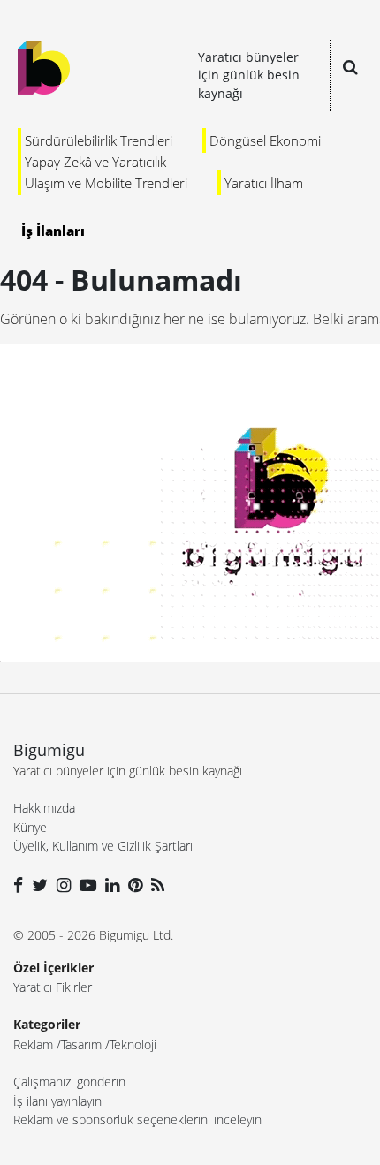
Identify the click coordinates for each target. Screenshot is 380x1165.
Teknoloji (133, 1044)
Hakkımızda (44, 807)
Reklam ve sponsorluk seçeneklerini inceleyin (137, 1119)
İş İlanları (53, 230)
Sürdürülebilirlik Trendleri (98, 140)
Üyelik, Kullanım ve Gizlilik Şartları (103, 845)
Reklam (33, 1044)
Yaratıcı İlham (263, 183)
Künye (30, 827)
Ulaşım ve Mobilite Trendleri (106, 183)
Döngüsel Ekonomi (265, 140)
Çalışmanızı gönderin (69, 1081)
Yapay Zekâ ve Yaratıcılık (95, 161)
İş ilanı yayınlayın (57, 1101)
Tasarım (81, 1044)
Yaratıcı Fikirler (52, 987)
